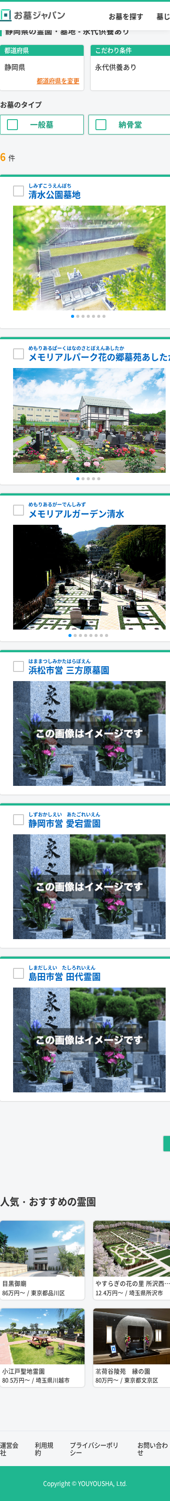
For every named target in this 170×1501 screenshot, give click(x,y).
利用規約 (44, 1448)
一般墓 (42, 124)
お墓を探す (126, 16)
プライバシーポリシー (94, 1448)
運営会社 (9, 1448)
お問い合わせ (152, 1448)
